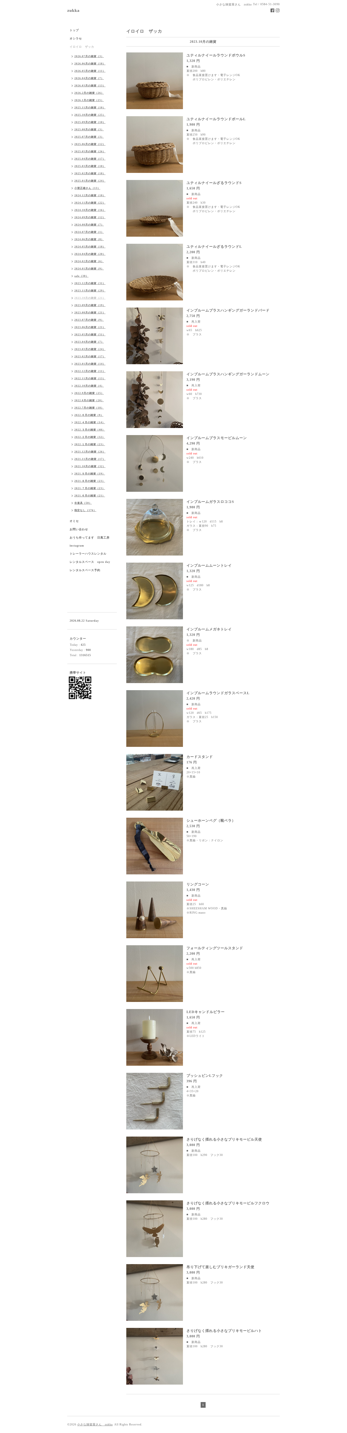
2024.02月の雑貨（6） (89, 261)
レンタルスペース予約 (85, 570)
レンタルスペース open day (90, 562)
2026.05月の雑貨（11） (90, 70)
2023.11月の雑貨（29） (90, 290)
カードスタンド (199, 757)
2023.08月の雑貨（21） (90, 312)
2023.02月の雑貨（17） (90, 356)
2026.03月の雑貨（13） (90, 85)
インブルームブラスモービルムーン (216, 438)
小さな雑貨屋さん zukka (95, 1424)
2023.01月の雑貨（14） (90, 363)
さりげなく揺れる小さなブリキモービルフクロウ (228, 1203)
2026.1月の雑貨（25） (89, 100)
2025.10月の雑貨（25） (90, 114)
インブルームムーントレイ (209, 565)
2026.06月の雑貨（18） (90, 63)
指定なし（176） (85, 510)
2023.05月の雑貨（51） (90, 334)
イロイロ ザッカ (82, 46)
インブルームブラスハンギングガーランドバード (228, 310)
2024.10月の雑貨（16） (90, 210)
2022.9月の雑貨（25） (89, 393)
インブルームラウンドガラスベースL (218, 693)
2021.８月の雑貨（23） (89, 480)
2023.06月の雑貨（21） (90, 327)
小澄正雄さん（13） (87, 188)
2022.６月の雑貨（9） (88, 415)
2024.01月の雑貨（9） (89, 268)
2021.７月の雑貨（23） (89, 488)
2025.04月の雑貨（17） (90, 158)
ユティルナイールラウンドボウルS (215, 55)
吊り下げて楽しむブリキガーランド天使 (220, 1267)
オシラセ (76, 38)
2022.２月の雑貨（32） (89, 437)
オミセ (74, 521)
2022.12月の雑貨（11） (90, 371)
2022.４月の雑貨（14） (89, 422)
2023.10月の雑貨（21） (90, 297)
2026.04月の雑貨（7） (89, 78)
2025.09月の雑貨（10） (90, 122)
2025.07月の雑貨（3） (89, 136)
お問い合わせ (79, 529)
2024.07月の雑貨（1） (89, 232)
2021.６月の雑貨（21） (89, 495)
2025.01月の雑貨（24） (90, 180)
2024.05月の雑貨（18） (90, 246)
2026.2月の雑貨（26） (89, 92)
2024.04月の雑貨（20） (90, 253)
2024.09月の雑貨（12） (90, 217)
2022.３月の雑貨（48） (89, 429)
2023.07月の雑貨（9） (89, 319)
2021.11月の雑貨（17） (90, 459)
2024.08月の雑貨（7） (89, 224)
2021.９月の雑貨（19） (89, 473)
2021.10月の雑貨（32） (90, 466)
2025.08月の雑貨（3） (89, 129)
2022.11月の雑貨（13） (90, 378)
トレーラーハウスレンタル (88, 553)
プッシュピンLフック (204, 1076)
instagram (77, 545)
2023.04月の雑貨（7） (89, 341)
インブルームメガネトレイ (209, 629)
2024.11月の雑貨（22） (90, 202)
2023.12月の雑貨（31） (90, 283)
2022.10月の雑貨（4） (89, 385)
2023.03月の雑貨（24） (90, 349)
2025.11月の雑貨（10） (90, 107)
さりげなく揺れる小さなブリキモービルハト (224, 1331)
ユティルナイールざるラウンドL (214, 246)
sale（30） (81, 275)
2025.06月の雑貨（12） (90, 144)
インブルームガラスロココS (210, 502)
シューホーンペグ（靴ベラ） (211, 820)
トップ (74, 30)
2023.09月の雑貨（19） (90, 305)
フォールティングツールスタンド (214, 948)
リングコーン (197, 884)
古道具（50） (83, 502)
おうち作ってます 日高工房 (90, 537)
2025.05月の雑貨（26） (90, 151)
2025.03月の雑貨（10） (90, 166)
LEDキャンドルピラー (205, 1012)
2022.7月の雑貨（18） (89, 407)
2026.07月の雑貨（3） (89, 56)
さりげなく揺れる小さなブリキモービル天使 (224, 1139)
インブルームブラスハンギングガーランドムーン (228, 374)
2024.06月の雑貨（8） (89, 239)
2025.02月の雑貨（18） (90, 173)
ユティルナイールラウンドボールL (216, 119)
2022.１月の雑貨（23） (89, 444)
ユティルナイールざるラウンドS (213, 183)
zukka (73, 10)
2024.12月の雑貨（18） (90, 195)
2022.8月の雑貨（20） (89, 400)
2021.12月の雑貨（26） (90, 451)
